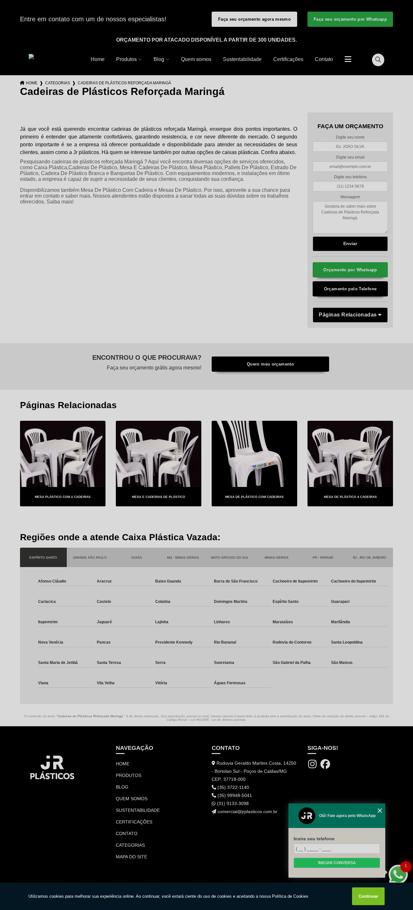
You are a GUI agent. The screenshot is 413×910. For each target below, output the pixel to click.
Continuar (368, 896)
